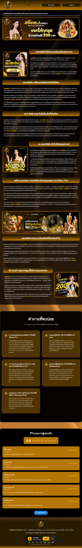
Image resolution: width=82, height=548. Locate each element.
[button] (28, 5)
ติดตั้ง (46, 538)
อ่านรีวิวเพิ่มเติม (41, 513)
